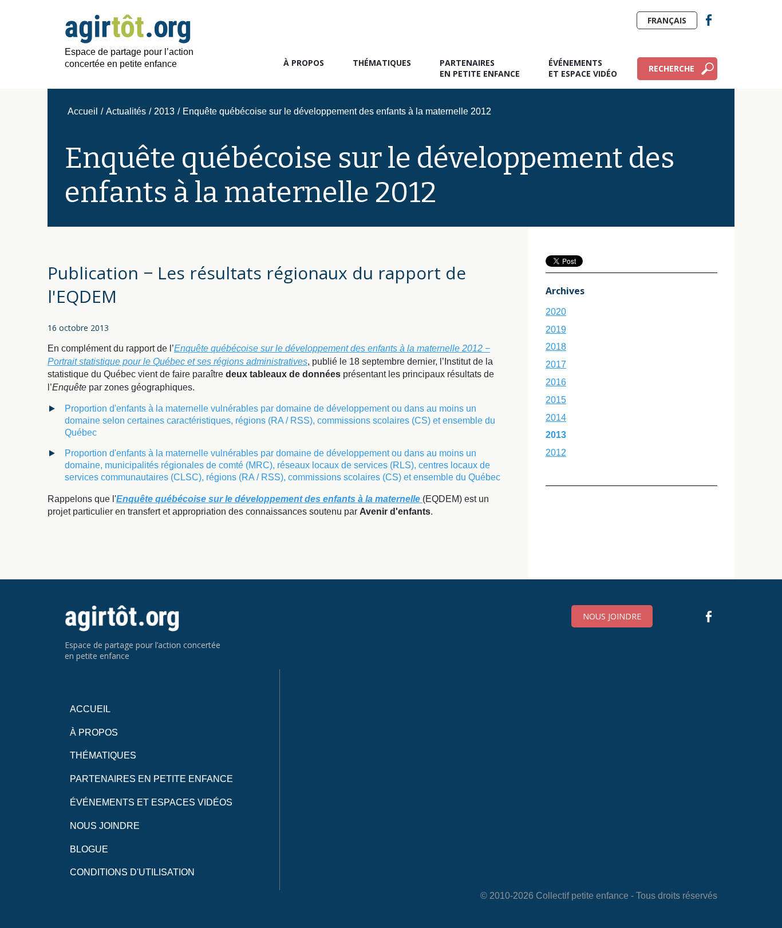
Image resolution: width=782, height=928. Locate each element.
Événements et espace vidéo (582, 68)
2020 (556, 312)
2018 (556, 347)
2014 (556, 417)
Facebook (708, 20)
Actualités (126, 111)
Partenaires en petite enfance (480, 68)
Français (666, 20)
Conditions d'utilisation (132, 872)
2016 (556, 382)
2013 (164, 111)
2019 (556, 329)
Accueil (83, 111)
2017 (556, 364)
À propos (303, 62)
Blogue (89, 849)
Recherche (671, 68)
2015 (556, 400)
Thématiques (382, 62)
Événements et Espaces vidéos (151, 802)
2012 (556, 452)
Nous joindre (612, 616)
